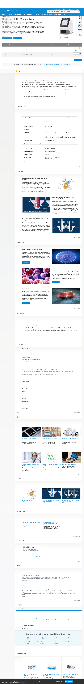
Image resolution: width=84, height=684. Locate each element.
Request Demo (17, 37)
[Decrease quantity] (74, 48)
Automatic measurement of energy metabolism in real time (37, 325)
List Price (69, 44)
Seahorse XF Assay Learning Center (30, 438)
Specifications (5, 19)
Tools (3, 31)
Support (4, 43)
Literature (4, 29)
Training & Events (28, 14)
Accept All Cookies (68, 681)
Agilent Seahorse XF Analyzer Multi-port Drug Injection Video (71, 501)
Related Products (5, 46)
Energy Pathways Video (27, 500)
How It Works (5, 21)
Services (37, 14)
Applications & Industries (15, 14)
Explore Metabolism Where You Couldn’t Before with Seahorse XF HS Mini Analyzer (41, 370)
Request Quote (70, 60)
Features (4, 16)
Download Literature (27, 357)
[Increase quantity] (80, 48)
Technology (4, 26)
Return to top (76, 102)
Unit (51, 44)
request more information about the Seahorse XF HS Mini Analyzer (57, 64)
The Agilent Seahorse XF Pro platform (31, 575)
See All (17, 412)
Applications (4, 24)
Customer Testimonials (6, 38)
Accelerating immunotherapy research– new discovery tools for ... (51, 523)
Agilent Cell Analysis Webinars (69, 464)
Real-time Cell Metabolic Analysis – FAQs (32, 618)
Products (4, 14)
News (3, 41)
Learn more (26, 262)
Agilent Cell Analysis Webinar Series (31, 522)
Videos (3, 33)
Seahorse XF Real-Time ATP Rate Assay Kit (51, 675)
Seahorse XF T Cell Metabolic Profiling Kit (30, 675)
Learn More (26, 332)
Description (18, 44)
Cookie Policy (22, 682)
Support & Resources (47, 14)
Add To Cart (78, 60)
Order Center (57, 14)
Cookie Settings (59, 681)
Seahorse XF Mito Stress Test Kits (71, 674)
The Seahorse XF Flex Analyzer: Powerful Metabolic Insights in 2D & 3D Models (40, 589)
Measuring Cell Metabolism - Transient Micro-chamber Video (51, 501)
